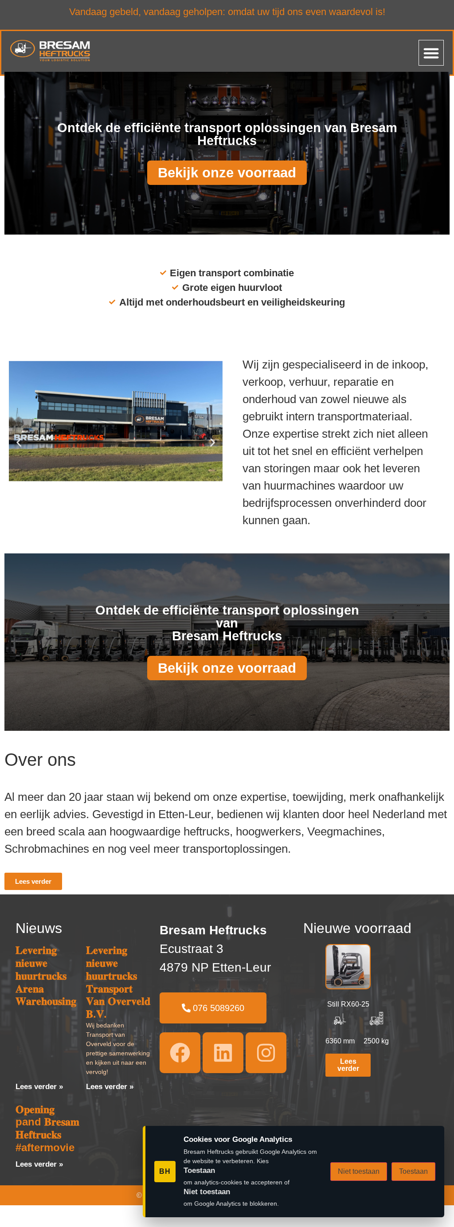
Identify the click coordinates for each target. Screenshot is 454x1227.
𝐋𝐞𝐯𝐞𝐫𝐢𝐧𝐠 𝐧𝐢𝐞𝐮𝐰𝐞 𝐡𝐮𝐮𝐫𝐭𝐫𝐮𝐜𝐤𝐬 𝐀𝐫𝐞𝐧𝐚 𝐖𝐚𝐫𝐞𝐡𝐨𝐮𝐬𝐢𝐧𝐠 (46, 975)
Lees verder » (39, 1086)
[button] (431, 53)
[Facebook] (180, 1052)
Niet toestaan (359, 1171)
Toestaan (413, 1171)
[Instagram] (266, 1052)
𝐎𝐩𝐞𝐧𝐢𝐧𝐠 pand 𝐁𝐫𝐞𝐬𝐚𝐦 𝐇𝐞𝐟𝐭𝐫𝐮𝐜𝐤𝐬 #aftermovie (47, 1128)
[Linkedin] (223, 1052)
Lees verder (348, 1065)
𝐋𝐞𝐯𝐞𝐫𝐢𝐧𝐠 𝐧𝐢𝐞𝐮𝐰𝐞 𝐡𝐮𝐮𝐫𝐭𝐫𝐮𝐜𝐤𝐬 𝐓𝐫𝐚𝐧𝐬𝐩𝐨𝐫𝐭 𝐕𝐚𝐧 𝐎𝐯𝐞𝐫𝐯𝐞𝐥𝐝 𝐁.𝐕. (118, 982)
